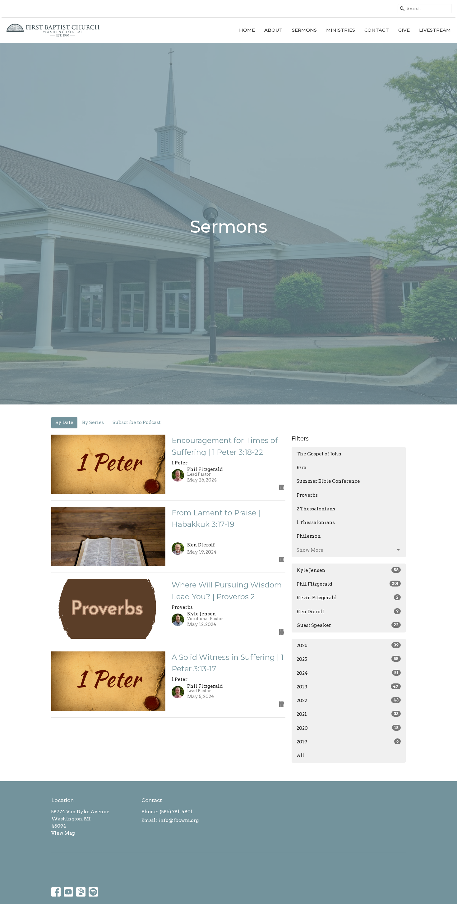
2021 (348, 714)
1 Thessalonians (316, 522)
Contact (376, 30)
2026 (348, 645)
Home (247, 30)
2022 (348, 700)
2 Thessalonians (316, 509)
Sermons (304, 30)
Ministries (340, 30)
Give (404, 30)
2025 (348, 659)
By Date (64, 422)
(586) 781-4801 (176, 812)
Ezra (302, 467)
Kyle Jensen (348, 570)
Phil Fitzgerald (348, 584)
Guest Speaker (348, 625)
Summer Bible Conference (328, 481)
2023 (348, 687)
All (300, 755)
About (273, 30)
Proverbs (307, 495)
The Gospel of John (319, 454)
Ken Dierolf (348, 611)
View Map (63, 833)
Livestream (435, 30)
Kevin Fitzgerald (348, 597)
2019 (348, 742)
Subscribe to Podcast (137, 422)
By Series (93, 422)
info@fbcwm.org (179, 820)
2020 (348, 728)
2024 (348, 673)
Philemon (309, 536)
